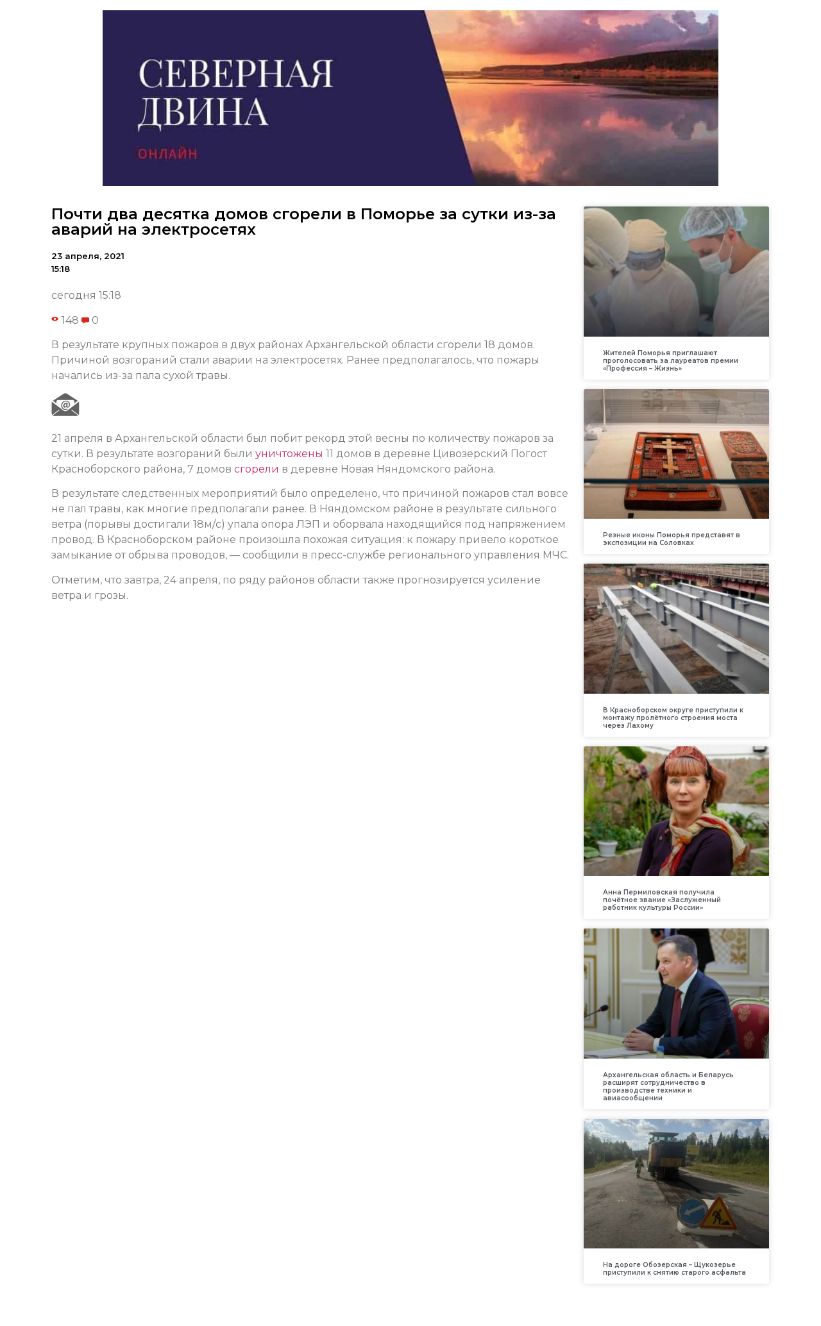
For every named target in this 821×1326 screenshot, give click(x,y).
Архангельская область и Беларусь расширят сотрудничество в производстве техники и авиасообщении (668, 1086)
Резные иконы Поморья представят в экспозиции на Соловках (671, 539)
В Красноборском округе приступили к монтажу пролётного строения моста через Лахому (673, 718)
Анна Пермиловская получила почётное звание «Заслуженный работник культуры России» (662, 900)
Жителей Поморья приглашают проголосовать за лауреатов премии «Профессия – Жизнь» (670, 361)
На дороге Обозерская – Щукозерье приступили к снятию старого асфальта (674, 1269)
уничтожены (289, 454)
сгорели (256, 469)
